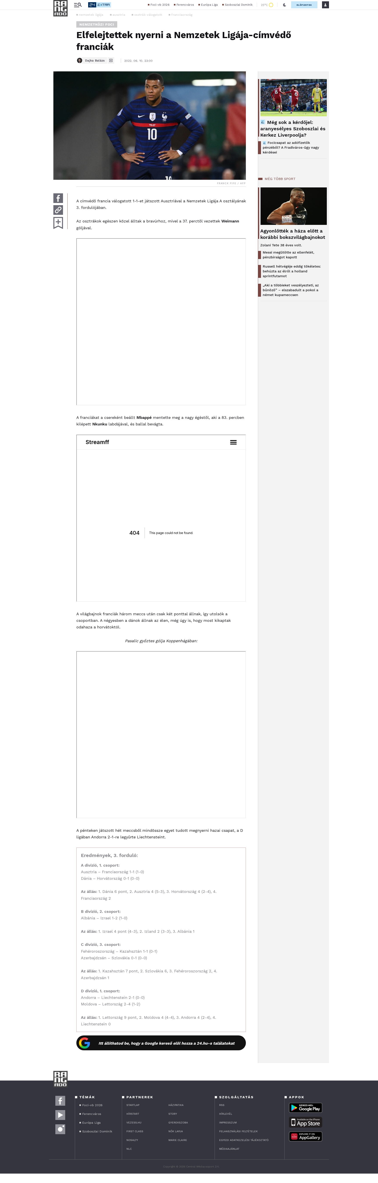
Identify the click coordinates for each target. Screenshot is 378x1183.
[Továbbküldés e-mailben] (58, 210)
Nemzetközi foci (96, 24)
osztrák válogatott (148, 14)
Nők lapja (175, 1131)
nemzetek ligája (91, 14)
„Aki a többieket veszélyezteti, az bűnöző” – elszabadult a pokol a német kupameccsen (291, 290)
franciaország (181, 14)
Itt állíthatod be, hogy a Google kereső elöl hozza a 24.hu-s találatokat (166, 1043)
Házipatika (176, 1105)
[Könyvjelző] (58, 223)
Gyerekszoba (178, 1122)
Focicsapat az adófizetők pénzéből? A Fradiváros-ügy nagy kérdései (291, 147)
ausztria (119, 14)
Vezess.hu (134, 1122)
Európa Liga (209, 4)
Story (172, 1113)
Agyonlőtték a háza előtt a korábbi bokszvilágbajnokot (292, 234)
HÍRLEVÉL (225, 1113)
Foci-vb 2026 (160, 4)
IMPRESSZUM (228, 1122)
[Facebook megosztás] (58, 198)
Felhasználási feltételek (238, 1131)
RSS (221, 1105)
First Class (134, 1131)
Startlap (132, 1105)
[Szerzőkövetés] (111, 60)
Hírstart (132, 1113)
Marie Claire (177, 1140)
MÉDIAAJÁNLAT (229, 1148)
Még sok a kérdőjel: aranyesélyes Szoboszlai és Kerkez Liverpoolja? (293, 129)
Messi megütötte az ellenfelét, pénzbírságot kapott (288, 254)
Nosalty (132, 1140)
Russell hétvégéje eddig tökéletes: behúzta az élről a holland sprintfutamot (292, 271)
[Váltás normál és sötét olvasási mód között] (284, 4)
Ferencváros (185, 4)
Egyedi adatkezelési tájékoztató (244, 1140)
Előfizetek (304, 5)
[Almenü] (78, 5)
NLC (129, 1148)
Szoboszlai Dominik (238, 4)
